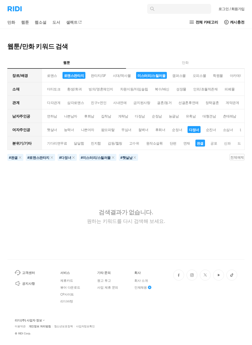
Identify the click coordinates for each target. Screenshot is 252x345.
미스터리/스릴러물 (151, 75)
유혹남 (191, 116)
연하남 (52, 116)
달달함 (79, 143)
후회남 (89, 116)
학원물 (218, 75)
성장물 (181, 89)
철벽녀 (143, 130)
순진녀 (211, 130)
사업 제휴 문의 (107, 287)
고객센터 (28, 273)
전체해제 (237, 157)
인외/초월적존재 (205, 89)
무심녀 (126, 130)
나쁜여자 (87, 130)
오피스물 (199, 75)
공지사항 (28, 283)
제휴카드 (66, 280)
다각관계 (53, 102)
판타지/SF (98, 75)
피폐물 (229, 89)
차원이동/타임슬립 (134, 89)
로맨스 (52, 75)
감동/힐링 (115, 143)
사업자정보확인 (85, 326)
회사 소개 (141, 280)
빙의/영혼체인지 (101, 89)
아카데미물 (238, 75)
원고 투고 (104, 280)
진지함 (96, 143)
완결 (200, 143)
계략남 (123, 116)
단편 (173, 143)
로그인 (232, 9)
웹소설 (41, 22)
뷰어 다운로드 (70, 287)
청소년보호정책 (63, 326)
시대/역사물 (122, 75)
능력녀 (69, 130)
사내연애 (119, 102)
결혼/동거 (164, 102)
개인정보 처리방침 (40, 326)
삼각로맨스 (75, 102)
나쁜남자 (70, 116)
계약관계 (232, 102)
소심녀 (228, 130)
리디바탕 (66, 301)
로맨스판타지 (74, 75)
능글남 (174, 116)
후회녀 (160, 130)
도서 (56, 22)
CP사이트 (67, 294)
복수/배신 (162, 89)
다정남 (140, 116)
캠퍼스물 (179, 75)
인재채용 (140, 287)
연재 (186, 143)
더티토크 (53, 89)
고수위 (134, 143)
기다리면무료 (57, 143)
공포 (213, 143)
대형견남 (209, 116)
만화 (11, 22)
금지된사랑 (141, 102)
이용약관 (20, 326)
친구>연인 (98, 102)
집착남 (106, 116)
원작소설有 (154, 143)
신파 (227, 143)
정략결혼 (212, 102)
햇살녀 (52, 130)
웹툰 (25, 22)
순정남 (157, 116)
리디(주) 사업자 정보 (28, 320)
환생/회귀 (74, 89)
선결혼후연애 (188, 102)
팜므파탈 (107, 130)
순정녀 (177, 130)
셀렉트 (72, 22)
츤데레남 (229, 116)
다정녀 (194, 130)
